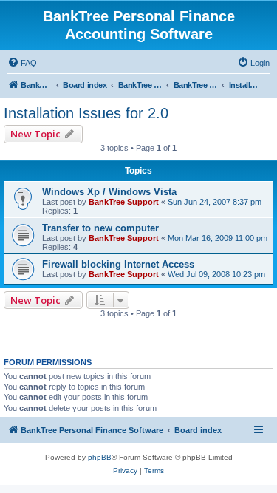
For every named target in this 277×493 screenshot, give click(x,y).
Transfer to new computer (100, 228)
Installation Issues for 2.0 (86, 113)
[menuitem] (22, 63)
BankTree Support (124, 201)
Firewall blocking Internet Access (118, 264)
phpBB (100, 457)
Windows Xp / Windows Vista (109, 191)
